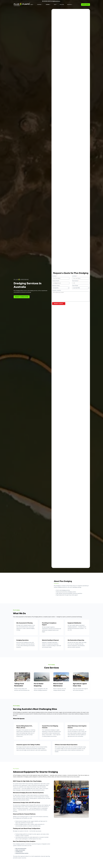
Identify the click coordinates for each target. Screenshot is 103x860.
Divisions (48, 4)
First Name (54, 275)
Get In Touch (85, 4)
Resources (69, 4)
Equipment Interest (55, 285)
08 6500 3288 (47, 1)
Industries (62, 4)
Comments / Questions (56, 290)
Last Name (74, 275)
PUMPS (31, 4)
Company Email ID (55, 280)
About (55, 4)
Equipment (39, 4)
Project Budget (75, 285)
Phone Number (75, 280)
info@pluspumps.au (56, 1)
